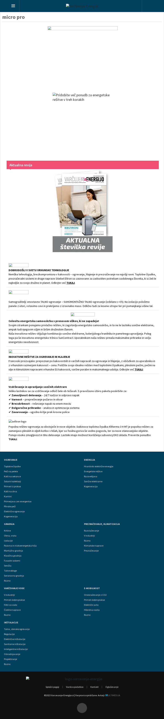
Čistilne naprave (12, 610)
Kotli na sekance (12, 476)
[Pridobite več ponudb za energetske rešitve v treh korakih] (83, 123)
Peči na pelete (11, 471)
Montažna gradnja (13, 551)
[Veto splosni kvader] (83, 55)
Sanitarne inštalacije (14, 644)
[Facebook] (82, 708)
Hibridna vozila (92, 610)
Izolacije (8, 541)
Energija (89, 460)
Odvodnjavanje (12, 654)
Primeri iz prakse (12, 486)
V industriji (9, 595)
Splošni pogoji (52, 686)
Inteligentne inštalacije (16, 649)
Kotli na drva (10, 491)
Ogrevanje (10, 460)
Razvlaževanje (91, 530)
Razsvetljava (90, 476)
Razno (7, 581)
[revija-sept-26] (83, 210)
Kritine (7, 530)
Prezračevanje (91, 551)
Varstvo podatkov (75, 686)
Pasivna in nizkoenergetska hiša (20, 546)
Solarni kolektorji (12, 481)
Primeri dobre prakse (14, 600)
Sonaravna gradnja (14, 576)
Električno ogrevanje (14, 511)
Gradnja (9, 524)
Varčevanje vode (14, 588)
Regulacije (9, 634)
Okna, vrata (10, 535)
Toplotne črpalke (12, 466)
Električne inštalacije (14, 639)
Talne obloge (10, 571)
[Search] (149, 6)
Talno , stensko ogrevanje (17, 629)
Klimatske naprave (93, 546)
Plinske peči (10, 506)
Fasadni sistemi (12, 561)
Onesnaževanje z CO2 (95, 595)
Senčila (7, 566)
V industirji (89, 535)
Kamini (8, 496)
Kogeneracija (11, 516)
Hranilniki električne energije (98, 466)
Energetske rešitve (93, 471)
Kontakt (94, 686)
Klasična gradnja (12, 556)
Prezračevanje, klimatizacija (102, 524)
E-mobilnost (92, 588)
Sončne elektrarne (93, 481)
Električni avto (91, 605)
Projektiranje (10, 659)
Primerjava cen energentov (18, 501)
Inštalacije (11, 622)
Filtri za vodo (10, 605)
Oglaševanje (111, 686)
